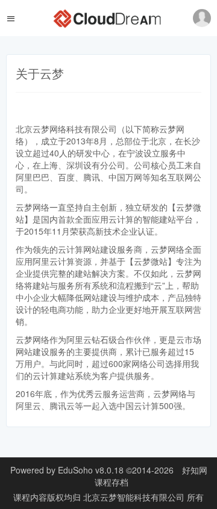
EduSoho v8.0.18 (91, 470)
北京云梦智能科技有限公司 (135, 497)
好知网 (194, 470)
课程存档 (111, 482)
